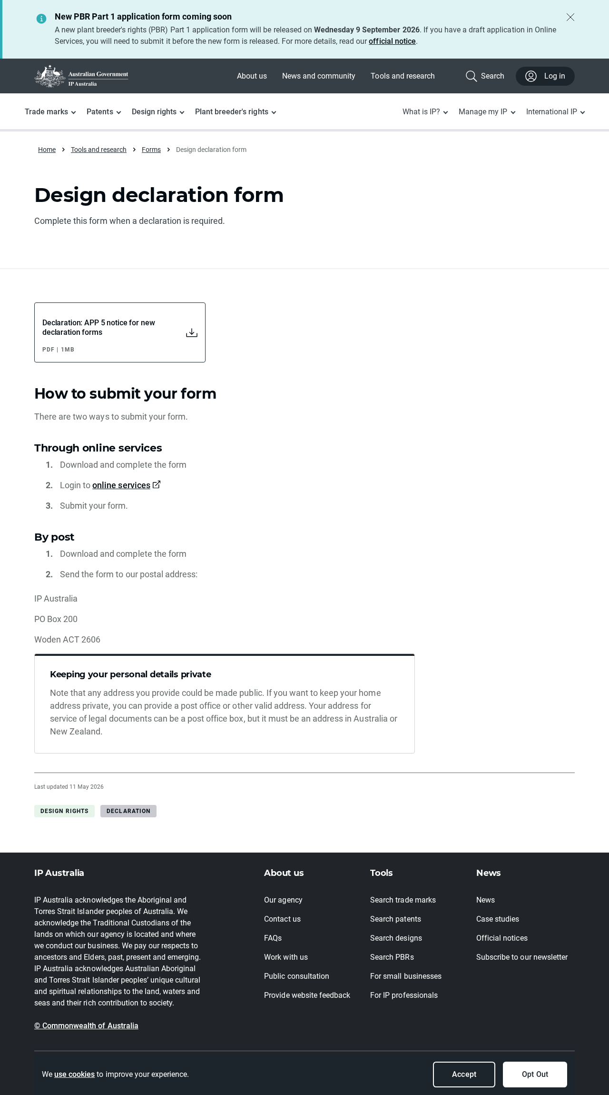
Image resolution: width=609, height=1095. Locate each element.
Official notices (501, 938)
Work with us (285, 957)
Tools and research (403, 75)
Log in (554, 75)
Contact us (282, 919)
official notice (392, 41)
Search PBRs (391, 957)
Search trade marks (403, 899)
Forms (151, 149)
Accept (464, 1074)
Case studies (497, 919)
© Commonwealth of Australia (86, 1025)
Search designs (396, 938)
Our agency (283, 899)
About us (252, 75)
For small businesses (406, 976)
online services (121, 485)
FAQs (273, 938)
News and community (319, 75)
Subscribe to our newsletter (522, 957)
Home (47, 149)
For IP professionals (404, 995)
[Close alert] (570, 17)
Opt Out (535, 1074)
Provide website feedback (307, 995)
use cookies (74, 1074)
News (485, 899)
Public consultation (296, 976)
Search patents (395, 919)
